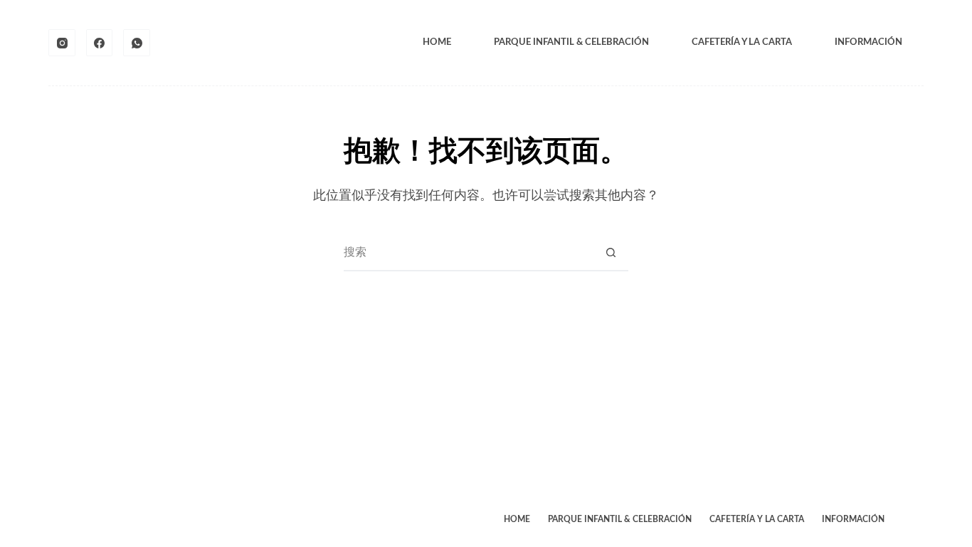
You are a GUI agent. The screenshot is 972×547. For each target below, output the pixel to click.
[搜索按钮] (611, 253)
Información (868, 42)
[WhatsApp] (136, 42)
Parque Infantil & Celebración (571, 42)
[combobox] (469, 253)
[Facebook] (99, 42)
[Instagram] (61, 42)
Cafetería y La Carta (742, 42)
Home (437, 42)
